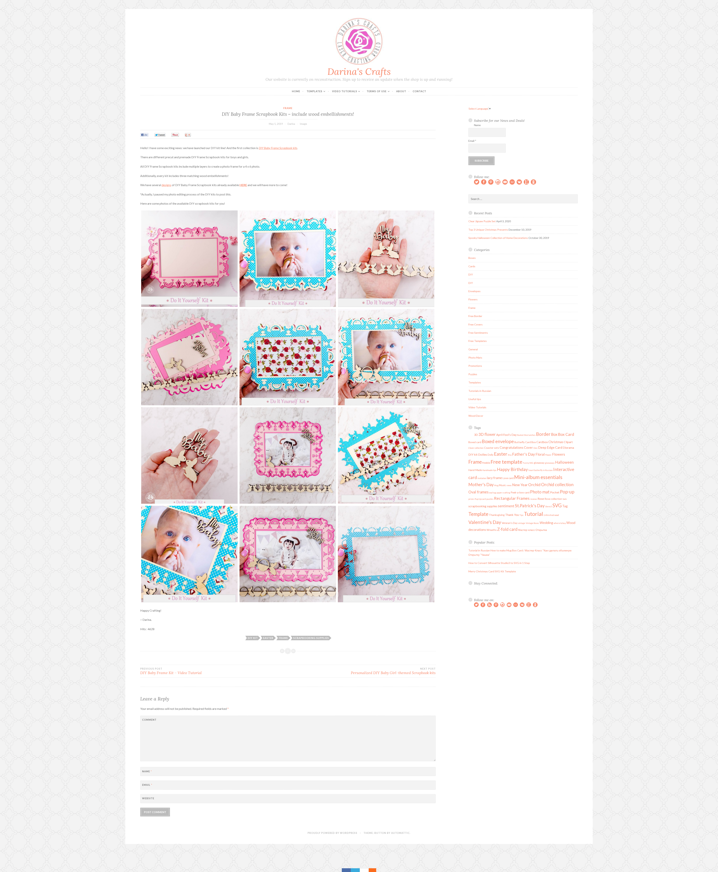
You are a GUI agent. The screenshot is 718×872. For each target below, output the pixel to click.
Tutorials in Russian (479, 390)
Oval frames (478, 492)
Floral (540, 454)
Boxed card (474, 442)
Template (478, 514)
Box (554, 434)
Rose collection (553, 498)
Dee (535, 448)
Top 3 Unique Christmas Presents (488, 229)
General (473, 349)
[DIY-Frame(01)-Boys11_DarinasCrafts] (288, 258)
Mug (496, 485)
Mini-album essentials (538, 477)
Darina (291, 123)
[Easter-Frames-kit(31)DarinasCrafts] (189, 258)
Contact (419, 91)
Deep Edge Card (550, 447)
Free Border (475, 316)
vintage (521, 523)
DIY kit (253, 638)
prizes (471, 499)
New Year (520, 485)
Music (502, 485)
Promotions (475, 365)
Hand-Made (475, 470)
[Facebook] (346, 870)
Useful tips (474, 399)
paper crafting (503, 492)
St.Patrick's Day (530, 505)
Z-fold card (507, 529)
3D (476, 434)
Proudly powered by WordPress (332, 832)
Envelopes (474, 291)
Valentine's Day (484, 522)
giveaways (550, 463)
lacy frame (494, 478)
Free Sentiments (478, 332)
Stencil (548, 506)
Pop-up (567, 491)
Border (543, 434)
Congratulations (511, 447)
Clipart (568, 442)
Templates (314, 91)
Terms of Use (376, 91)
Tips (521, 515)
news (509, 485)
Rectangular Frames (512, 498)
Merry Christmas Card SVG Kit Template (492, 571)
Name (147, 771)
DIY (470, 274)
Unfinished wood (551, 515)
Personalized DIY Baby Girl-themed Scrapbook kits (393, 671)
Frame (287, 108)
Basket (520, 435)
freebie (486, 462)
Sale (565, 499)
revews (533, 499)
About (401, 91)
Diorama (568, 447)
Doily (490, 454)
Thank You (512, 514)
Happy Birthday (512, 469)
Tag (565, 506)
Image (303, 123)
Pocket (554, 492)
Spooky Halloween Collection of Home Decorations (498, 237)
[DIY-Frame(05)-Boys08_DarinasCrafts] (288, 357)
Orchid (534, 484)
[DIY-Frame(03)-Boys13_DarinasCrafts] (386, 554)
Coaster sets (491, 447)
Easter (268, 638)
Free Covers (475, 324)
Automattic (400, 832)
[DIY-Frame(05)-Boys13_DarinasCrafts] (189, 455)
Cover (528, 447)
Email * (472, 140)
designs (166, 185)
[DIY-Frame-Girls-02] (288, 455)
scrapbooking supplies (311, 638)
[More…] (370, 870)
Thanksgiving (497, 514)
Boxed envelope (498, 441)
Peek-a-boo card (520, 492)
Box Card (566, 434)
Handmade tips (489, 470)
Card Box (530, 442)
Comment (149, 719)
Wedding (546, 523)
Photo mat (540, 491)
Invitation (482, 478)
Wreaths (492, 529)
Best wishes (530, 435)
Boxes (472, 257)
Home (296, 91)
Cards (471, 266)
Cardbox (542, 442)
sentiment (506, 506)
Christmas (555, 442)
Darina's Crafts (359, 71)
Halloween (564, 462)
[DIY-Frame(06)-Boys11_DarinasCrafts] (386, 455)
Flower (548, 455)
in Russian (548, 470)
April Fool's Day (506, 434)
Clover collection (476, 448)
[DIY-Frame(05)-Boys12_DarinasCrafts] (386, 258)
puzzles (489, 499)
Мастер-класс (526, 529)
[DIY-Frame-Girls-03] (189, 357)
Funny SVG (528, 463)
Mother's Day (481, 484)
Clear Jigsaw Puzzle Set (482, 221)
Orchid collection (557, 484)
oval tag (492, 492)
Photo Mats (475, 357)
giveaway (539, 462)
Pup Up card (480, 499)
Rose (541, 498)
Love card (508, 478)
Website (148, 798)
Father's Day (523, 454)
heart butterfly (535, 470)
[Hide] (374, 870)
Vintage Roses (532, 523)
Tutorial (533, 513)
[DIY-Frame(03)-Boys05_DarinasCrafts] (386, 357)
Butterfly (519, 442)
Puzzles (472, 374)
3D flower (487, 434)
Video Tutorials (344, 91)
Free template (506, 462)
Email (147, 784)
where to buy (560, 523)
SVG (557, 505)
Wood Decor (475, 415)
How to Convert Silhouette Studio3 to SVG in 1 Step (499, 562)
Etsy (510, 455)
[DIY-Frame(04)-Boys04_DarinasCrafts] (189, 554)
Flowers (473, 299)
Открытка (541, 529)
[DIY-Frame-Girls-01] (288, 554)
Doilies (482, 454)
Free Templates (477, 340)
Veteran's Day (510, 522)
